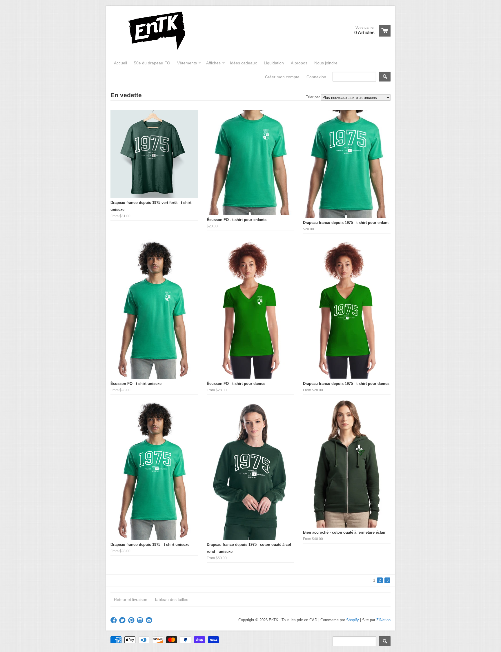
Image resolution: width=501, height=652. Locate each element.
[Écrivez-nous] (149, 620)
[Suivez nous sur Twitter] (123, 620)
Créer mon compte (282, 77)
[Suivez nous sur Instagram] (140, 620)
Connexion (316, 77)
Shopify (352, 620)
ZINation (383, 620)
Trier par (313, 97)
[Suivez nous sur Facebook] (114, 620)
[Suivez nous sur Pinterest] (132, 620)
